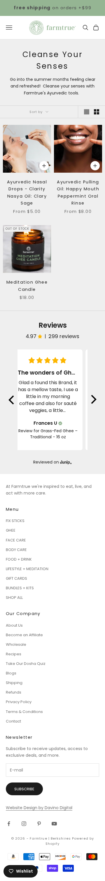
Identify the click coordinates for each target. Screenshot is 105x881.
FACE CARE (16, 540)
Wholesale (16, 644)
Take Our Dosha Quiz (26, 663)
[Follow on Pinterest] (39, 824)
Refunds (13, 692)
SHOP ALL (14, 597)
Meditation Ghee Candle (27, 285)
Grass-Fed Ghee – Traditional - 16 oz (54, 434)
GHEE (10, 530)
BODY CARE (16, 549)
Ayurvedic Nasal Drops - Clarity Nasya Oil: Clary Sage (27, 192)
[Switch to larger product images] (86, 112)
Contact (13, 721)
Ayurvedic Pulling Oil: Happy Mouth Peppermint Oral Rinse (78, 192)
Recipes (13, 654)
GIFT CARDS (16, 578)
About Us (14, 625)
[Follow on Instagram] (24, 824)
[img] (60, 423)
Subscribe (24, 789)
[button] (11, 399)
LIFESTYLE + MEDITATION (27, 569)
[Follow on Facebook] (9, 824)
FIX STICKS (15, 521)
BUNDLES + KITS (20, 588)
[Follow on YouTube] (54, 824)
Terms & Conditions (24, 711)
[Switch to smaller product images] (96, 112)
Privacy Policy (19, 702)
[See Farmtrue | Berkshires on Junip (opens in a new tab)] (66, 462)
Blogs (11, 673)
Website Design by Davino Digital (39, 808)
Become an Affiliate (24, 635)
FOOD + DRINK (19, 559)
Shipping (14, 682)
